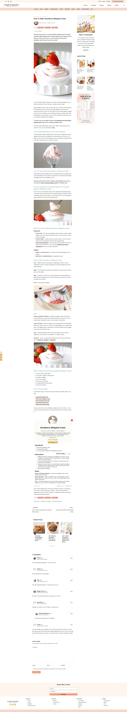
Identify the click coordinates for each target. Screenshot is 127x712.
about (100, 1)
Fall (104, 703)
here (53, 127)
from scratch (36, 501)
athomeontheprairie (43, 22)
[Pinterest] (11, 1)
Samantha (39, 602)
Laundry (55, 703)
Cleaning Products (82, 702)
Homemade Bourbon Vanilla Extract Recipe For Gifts (91, 70)
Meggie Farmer (41, 591)
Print (53, 442)
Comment (35, 647)
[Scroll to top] (125, 708)
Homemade (43, 501)
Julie (38, 580)
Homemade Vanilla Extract (42, 402)
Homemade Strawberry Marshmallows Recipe (64, 509)
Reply (71, 558)
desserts (36, 9)
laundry (73, 9)
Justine (39, 569)
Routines (55, 700)
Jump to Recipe (38, 31)
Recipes (28, 698)
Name (34, 665)
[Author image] (36, 23)
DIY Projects (81, 700)
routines (78, 9)
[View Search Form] (124, 5)
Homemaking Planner (118, 1)
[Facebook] (6, 1)
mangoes (46, 339)
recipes (39, 16)
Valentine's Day (45, 16)
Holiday (104, 698)
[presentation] (39, 528)
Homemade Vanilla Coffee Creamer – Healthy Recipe (80, 87)
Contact (58, 710)
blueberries (40, 339)
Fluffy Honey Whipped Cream (43, 398)
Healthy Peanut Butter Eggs (42, 404)
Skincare (80, 703)
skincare (61, 9)
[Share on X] (1, 357)
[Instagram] (8, 1)
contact (103, 1)
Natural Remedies (31, 705)
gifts (92, 9)
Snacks (29, 702)
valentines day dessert (57, 501)
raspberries (53, 339)
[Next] (70, 533)
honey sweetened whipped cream (49, 182)
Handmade (79, 698)
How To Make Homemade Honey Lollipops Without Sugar (42, 509)
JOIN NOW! (63, 694)
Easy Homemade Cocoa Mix (42, 400)
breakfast (46, 9)
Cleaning (53, 698)
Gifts (79, 707)
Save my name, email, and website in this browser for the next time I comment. (49, 668)
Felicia (38, 557)
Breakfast (30, 703)
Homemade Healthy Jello (42, 397)
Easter (105, 702)
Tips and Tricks (56, 702)
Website (63, 665)
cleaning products (54, 9)
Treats (29, 700)
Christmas (106, 705)
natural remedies (85, 9)
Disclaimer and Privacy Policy (68, 710)
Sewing (80, 705)
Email (48, 665)
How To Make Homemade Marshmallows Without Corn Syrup (65, 538)
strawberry (49, 501)
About (53, 710)
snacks (41, 9)
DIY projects (67, 9)
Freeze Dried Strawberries (42, 242)
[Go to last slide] (35, 533)
